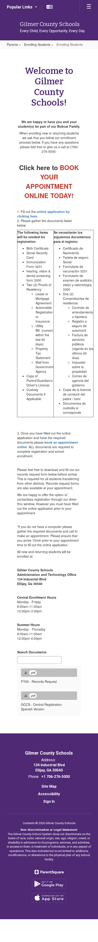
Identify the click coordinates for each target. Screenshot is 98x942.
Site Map (49, 786)
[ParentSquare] (49, 872)
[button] (22, 7)
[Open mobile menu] (89, 7)
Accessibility (49, 794)
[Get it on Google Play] (49, 884)
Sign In (49, 801)
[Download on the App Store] (49, 898)
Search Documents (31, 652)
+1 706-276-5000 (55, 776)
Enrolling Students (37, 44)
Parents (12, 44)
